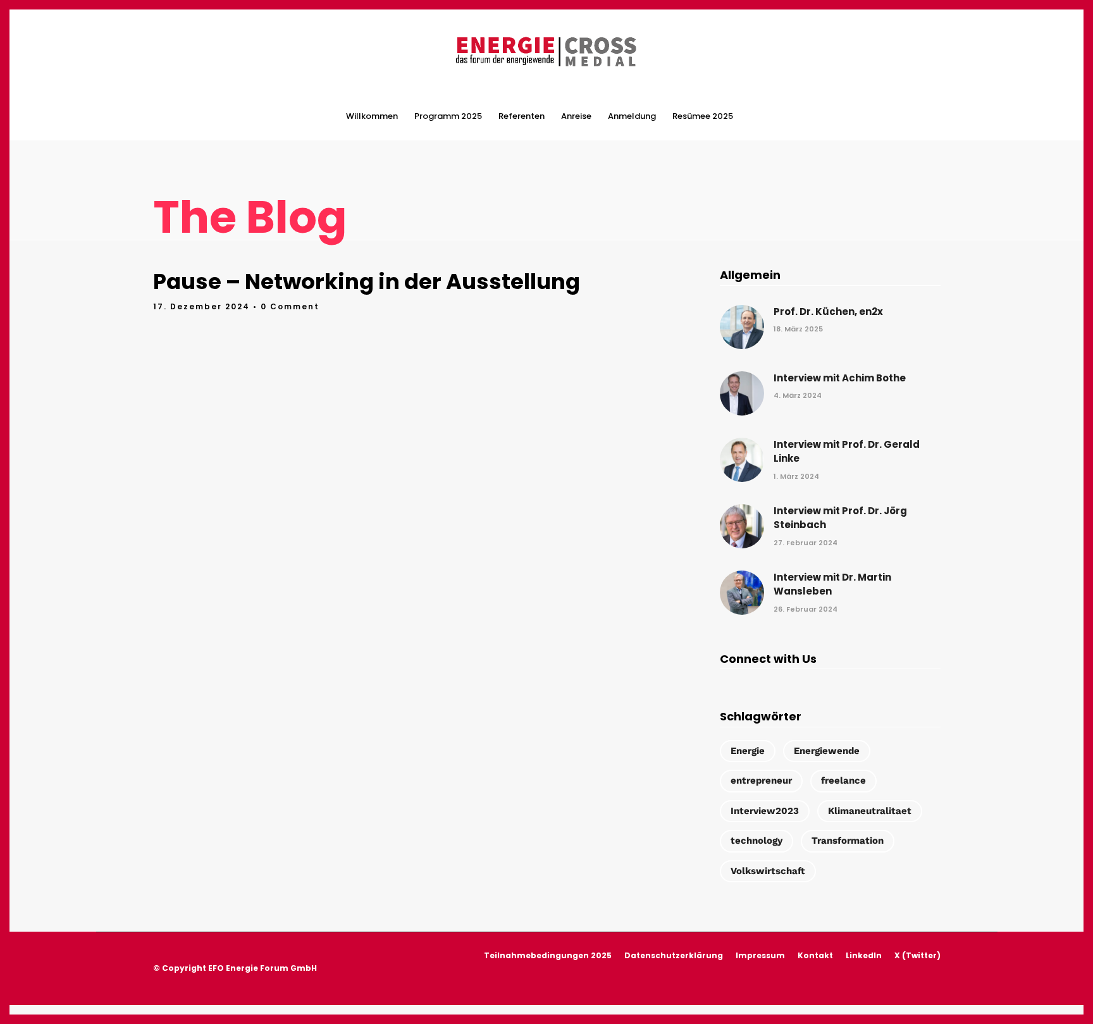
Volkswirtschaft (768, 871)
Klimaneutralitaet (869, 811)
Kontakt (815, 955)
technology (756, 840)
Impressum (760, 955)
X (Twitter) (917, 955)
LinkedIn (864, 955)
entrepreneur (761, 780)
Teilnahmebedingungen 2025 (548, 955)
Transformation (848, 840)
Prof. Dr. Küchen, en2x (828, 311)
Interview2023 (765, 811)
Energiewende (827, 750)
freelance (843, 780)
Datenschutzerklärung (673, 955)
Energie (748, 750)
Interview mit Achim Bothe (840, 378)
